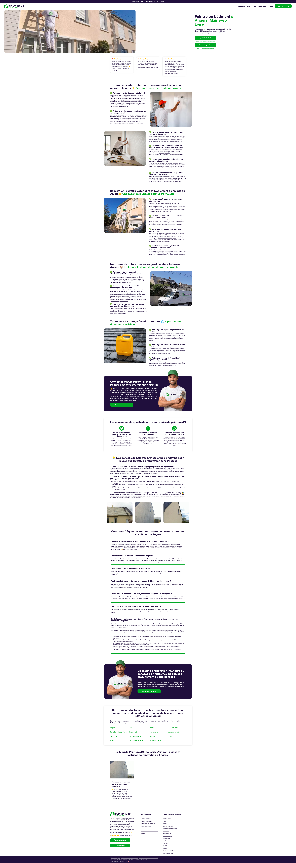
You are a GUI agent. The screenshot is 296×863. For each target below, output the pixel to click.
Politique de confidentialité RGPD (148, 858)
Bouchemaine (167, 833)
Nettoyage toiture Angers (148, 826)
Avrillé (164, 821)
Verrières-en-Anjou (168, 841)
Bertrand (151, 390)
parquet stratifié (167, 178)
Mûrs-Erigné (166, 838)
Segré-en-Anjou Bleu (169, 850)
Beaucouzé (166, 831)
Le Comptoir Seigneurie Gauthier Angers (124, 643)
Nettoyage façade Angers (148, 823)
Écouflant (166, 843)
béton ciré (161, 153)
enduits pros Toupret (129, 118)
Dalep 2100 (133, 299)
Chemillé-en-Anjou (168, 853)
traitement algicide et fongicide (167, 238)
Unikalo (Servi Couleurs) (119, 649)
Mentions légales (115, 858)
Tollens (115, 646)
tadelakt (167, 153)
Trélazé (165, 823)
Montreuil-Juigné (167, 836)
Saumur (165, 848)
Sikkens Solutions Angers (120, 640)
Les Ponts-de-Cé (168, 826)
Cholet (165, 845)
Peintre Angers (167, 818)
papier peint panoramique (169, 136)
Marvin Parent (125, 389)
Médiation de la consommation (129, 858)
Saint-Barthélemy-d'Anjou (170, 828)
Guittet (112, 100)
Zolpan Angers (117, 636)
